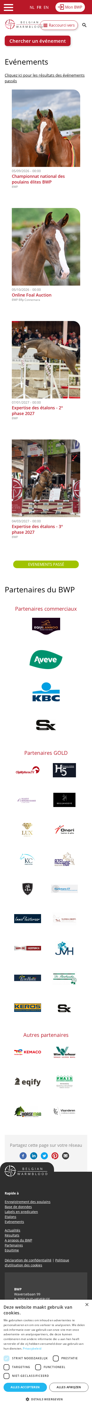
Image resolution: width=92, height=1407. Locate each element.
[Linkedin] (33, 1158)
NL (32, 7)
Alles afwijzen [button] (69, 1387)
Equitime (12, 1250)
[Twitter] (44, 1158)
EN (46, 7)
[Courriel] (65, 1158)
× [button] (86, 1305)
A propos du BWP (18, 1240)
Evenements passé (46, 564)
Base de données (18, 1206)
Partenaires (14, 1245)
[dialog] (46, 1353)
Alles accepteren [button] (25, 1387)
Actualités (12, 1230)
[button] (46, 1399)
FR (39, 7)
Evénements (14, 1221)
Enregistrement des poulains (27, 1201)
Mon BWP (73, 7)
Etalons (10, 1216)
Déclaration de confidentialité (28, 1260)
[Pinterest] (55, 1158)
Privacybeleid (32, 1348)
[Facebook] (23, 1158)
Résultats (12, 1235)
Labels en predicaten (21, 1211)
